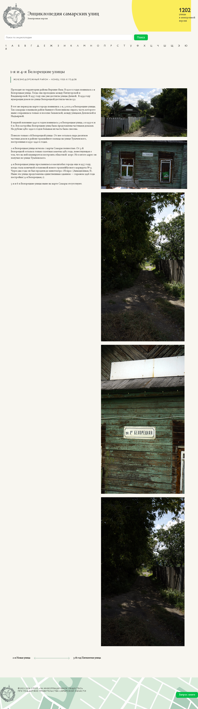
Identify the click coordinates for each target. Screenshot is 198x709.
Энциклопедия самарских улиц (63, 14)
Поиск (141, 37)
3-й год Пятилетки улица (87, 658)
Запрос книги (187, 694)
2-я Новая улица (21, 658)
